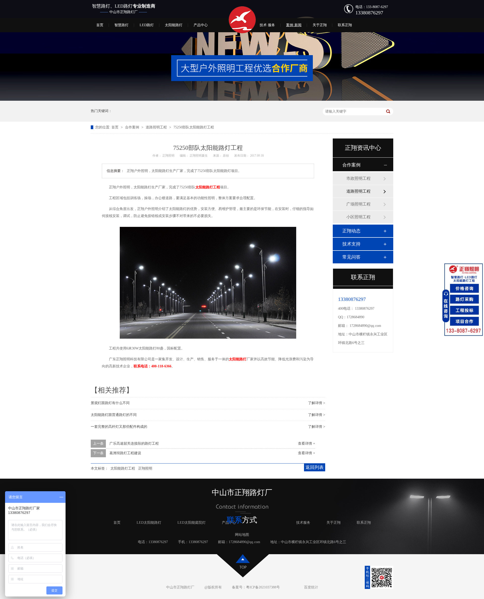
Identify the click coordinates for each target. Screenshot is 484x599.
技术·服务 (267, 25)
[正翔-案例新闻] (242, 99)
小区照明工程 (358, 217)
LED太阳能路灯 (149, 522)
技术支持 (351, 243)
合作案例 (132, 127)
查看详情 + (306, 443)
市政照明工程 (358, 178)
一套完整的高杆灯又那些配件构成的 (119, 427)
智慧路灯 (121, 25)
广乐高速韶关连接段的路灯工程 (134, 443)
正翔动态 (351, 230)
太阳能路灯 (174, 25)
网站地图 (242, 535)
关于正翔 (320, 25)
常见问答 (351, 257)
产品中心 (201, 25)
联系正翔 (345, 25)
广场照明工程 (358, 204)
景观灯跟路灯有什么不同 (110, 403)
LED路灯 (147, 25)
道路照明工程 (157, 127)
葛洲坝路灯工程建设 (125, 453)
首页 (99, 25)
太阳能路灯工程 (122, 468)
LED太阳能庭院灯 (191, 522)
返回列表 (315, 467)
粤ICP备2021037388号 (263, 587)
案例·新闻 (293, 25)
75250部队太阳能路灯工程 (193, 127)
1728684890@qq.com (365, 326)
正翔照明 (145, 468)
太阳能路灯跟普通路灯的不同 (114, 415)
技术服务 (303, 522)
